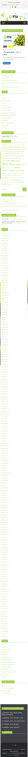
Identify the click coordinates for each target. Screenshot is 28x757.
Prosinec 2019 (5, 431)
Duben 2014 (5, 599)
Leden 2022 (4, 369)
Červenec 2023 (5, 324)
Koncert (17, 153)
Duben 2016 (5, 539)
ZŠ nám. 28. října (17, 182)
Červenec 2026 (5, 235)
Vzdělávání (11, 180)
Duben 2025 (5, 273)
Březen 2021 (5, 394)
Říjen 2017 (4, 495)
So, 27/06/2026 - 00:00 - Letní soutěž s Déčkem (13, 721)
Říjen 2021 (4, 376)
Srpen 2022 (4, 352)
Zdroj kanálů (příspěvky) (8, 688)
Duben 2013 (5, 621)
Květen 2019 (5, 448)
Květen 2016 (5, 537)
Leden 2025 (4, 280)
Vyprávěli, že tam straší (7, 75)
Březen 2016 (5, 542)
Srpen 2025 (4, 263)
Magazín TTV (5, 103)
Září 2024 (4, 290)
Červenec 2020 (5, 413)
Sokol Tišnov (15, 177)
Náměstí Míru (16, 173)
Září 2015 (4, 557)
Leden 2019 (4, 458)
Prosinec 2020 (5, 401)
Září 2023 (4, 319)
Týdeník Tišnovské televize (8, 123)
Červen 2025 (5, 268)
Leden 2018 (4, 487)
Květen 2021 (5, 389)
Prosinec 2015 (5, 549)
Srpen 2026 (4, 233)
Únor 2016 (4, 544)
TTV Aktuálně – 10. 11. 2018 (12, 53)
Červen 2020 (5, 416)
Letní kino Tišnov (13, 155)
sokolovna (11, 177)
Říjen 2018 (4, 465)
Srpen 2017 (4, 500)
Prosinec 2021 (5, 371)
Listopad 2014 (5, 581)
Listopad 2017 (5, 492)
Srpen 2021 (4, 381)
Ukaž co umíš (5, 125)
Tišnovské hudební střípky (8, 115)
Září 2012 (4, 636)
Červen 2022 (5, 357)
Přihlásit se (4, 685)
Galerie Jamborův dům (19, 145)
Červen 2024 (5, 297)
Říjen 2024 (4, 287)
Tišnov (3, 180)
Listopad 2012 (5, 631)
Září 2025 (4, 260)
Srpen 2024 (4, 292)
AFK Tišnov (5, 145)
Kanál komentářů (6, 690)
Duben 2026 (5, 243)
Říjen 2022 (4, 347)
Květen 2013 (5, 618)
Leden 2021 (4, 399)
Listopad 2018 (5, 463)
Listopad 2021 (5, 374)
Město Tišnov (8, 164)
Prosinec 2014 (5, 579)
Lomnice (19, 155)
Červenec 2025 (5, 265)
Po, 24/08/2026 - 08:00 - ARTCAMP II (11, 727)
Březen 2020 (5, 423)
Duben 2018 (5, 480)
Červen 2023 (5, 327)
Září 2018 (4, 468)
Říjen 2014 (4, 584)
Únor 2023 (4, 337)
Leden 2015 (4, 576)
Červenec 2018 (5, 473)
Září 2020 (4, 408)
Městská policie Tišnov (10, 167)
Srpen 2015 (4, 559)
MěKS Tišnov (16, 161)
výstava (15, 180)
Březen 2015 (5, 572)
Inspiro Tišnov (13, 149)
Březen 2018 (5, 483)
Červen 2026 (5, 238)
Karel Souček (4, 153)
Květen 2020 (5, 418)
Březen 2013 (5, 623)
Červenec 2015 (5, 562)
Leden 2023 (4, 339)
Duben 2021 (5, 391)
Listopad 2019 (5, 433)
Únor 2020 (4, 426)
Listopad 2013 (5, 611)
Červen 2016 (5, 534)
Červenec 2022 (5, 354)
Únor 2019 (4, 455)
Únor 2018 (4, 485)
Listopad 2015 (5, 552)
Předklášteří (5, 178)
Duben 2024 (5, 302)
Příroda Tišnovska (6, 110)
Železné (9, 184)
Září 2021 (4, 379)
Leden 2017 (4, 517)
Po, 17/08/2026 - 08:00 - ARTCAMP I (10, 724)
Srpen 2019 (4, 441)
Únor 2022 (4, 366)
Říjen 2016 (4, 525)
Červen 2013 (5, 616)
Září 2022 (4, 349)
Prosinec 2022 (5, 342)
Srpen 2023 (4, 322)
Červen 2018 (5, 475)
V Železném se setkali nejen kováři (10, 87)
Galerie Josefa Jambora (8, 147)
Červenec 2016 (5, 532)
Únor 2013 (4, 626)
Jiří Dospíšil (22, 151)
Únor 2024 (4, 307)
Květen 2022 (5, 359)
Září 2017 (4, 497)
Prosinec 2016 (5, 520)
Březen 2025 (5, 275)
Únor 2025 (4, 277)
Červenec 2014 (5, 591)
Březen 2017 (5, 512)
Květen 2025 (5, 270)
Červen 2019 (5, 445)
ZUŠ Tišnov (20, 180)
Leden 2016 (4, 547)
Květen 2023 (5, 329)
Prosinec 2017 (5, 490)
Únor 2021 (4, 396)
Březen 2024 (5, 305)
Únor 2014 (4, 604)
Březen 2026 (5, 245)
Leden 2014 (4, 606)
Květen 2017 (5, 507)
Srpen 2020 (4, 411)
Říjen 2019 (4, 436)
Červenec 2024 (5, 295)
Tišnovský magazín (6, 118)
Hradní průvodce (6, 100)
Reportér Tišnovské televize (8, 113)
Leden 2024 (4, 310)
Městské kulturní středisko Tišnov (13, 708)
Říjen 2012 (4, 633)
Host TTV (4, 98)
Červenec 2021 (5, 384)
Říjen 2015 (4, 554)
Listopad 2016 (5, 522)
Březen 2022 (5, 364)
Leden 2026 (4, 250)
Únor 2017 (4, 515)
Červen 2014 (5, 594)
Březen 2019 (5, 453)
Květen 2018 (5, 478)
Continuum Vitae (11, 145)
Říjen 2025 (4, 258)
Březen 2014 (5, 601)
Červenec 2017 (5, 502)
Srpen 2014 (4, 589)
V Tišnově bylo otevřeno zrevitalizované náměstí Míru (14, 5)
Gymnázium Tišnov (20, 147)
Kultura (6, 155)
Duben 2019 (5, 450)
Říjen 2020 (4, 406)
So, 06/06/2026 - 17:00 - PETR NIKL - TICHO (12, 718)
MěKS (9, 161)
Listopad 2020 (5, 403)
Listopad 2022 (5, 344)
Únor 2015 (4, 574)
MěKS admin (13, 49)
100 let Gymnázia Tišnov (15, 219)
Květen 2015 (5, 567)
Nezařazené (5, 105)
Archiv (5, 46)
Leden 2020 (4, 428)
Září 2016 (4, 527)
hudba (7, 149)
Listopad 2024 (5, 285)
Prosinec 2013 (5, 609)
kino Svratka (11, 153)
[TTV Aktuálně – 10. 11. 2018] (14, 40)
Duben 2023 (5, 332)
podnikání (20, 175)
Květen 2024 (5, 300)
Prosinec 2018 (5, 460)
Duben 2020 (5, 421)
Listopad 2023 (5, 315)
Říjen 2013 (4, 614)
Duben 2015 (5, 569)
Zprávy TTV (4, 127)
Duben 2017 (5, 510)
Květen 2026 (5, 240)
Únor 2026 (4, 248)
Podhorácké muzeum (13, 175)
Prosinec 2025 (5, 253)
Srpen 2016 (4, 529)
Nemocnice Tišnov (9, 173)
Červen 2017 (5, 505)
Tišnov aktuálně (5, 78)
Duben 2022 (5, 361)
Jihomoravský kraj (15, 151)
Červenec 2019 (5, 443)
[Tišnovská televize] (14, 14)
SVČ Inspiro (21, 177)
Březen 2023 (5, 334)
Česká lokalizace (6, 693)
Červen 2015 (5, 564)
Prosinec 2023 (5, 312)
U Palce (7, 180)
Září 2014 (4, 586)
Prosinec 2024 (5, 282)
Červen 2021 (5, 386)
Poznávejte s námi (6, 108)
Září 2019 (4, 438)
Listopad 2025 (5, 255)
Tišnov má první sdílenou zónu (9, 80)
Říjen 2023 (4, 317)
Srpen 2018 (4, 470)
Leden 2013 (4, 628)
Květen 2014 (5, 596)
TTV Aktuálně (11, 46)
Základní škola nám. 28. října (7, 182)
